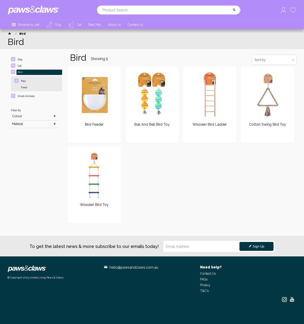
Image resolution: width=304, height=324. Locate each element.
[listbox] (274, 60)
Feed (24, 87)
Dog (20, 59)
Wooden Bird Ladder (210, 125)
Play (23, 81)
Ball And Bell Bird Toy (152, 125)
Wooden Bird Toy (94, 205)
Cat (20, 65)
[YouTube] (292, 299)
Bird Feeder (94, 125)
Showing (99, 59)
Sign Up (258, 246)
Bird (20, 72)
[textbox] (163, 10)
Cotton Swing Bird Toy (267, 125)
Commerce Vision (33, 281)
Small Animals (26, 96)
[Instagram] (284, 299)
